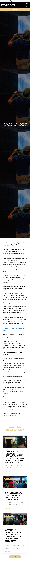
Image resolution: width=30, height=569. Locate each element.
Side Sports (12, 419)
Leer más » (7, 471)
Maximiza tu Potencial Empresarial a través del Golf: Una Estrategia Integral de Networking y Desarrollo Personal (15, 535)
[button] (15, 556)
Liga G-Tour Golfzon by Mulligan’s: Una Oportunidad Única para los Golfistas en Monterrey (14, 495)
